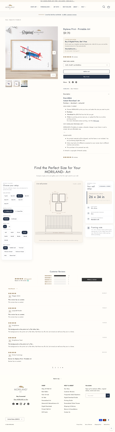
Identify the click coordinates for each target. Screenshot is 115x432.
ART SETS (56, 7)
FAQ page (96, 121)
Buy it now (86, 76)
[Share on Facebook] (73, 82)
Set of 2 (13, 196)
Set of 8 (20, 200)
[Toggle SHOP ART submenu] (38, 7)
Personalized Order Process (72, 403)
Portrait (6, 219)
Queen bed (12, 255)
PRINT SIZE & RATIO (68, 61)
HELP (82, 7)
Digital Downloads (47, 406)
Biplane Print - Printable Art (15, 19)
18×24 (18, 236)
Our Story (67, 389)
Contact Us (67, 412)
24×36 (6, 240)
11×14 (18, 232)
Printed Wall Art (46, 409)
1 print (6, 196)
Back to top (56, 378)
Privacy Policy (79, 424)
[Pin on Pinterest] (76, 82)
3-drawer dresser (8, 251)
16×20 (12, 236)
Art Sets (44, 397)
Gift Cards (44, 412)
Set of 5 (6, 200)
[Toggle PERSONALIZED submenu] (51, 7)
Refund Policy (107, 424)
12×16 (24, 232)
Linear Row (20, 211)
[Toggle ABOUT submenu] (79, 7)
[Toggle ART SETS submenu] (60, 7)
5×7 (6, 232)
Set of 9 (6, 203)
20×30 (25, 236)
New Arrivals (45, 395)
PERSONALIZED (45, 7)
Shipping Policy (98, 424)
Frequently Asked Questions (72, 395)
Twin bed (21, 247)
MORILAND (66, 89)
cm (9, 226)
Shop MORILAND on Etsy (21, 399)
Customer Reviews (69, 392)
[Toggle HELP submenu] (85, 7)
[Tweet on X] (69, 82)
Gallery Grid (9, 211)
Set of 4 (27, 196)
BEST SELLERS (67, 7)
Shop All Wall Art (46, 389)
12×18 (5, 236)
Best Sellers (45, 392)
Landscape (14, 219)
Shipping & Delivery (70, 406)
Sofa (5, 255)
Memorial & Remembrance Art (50, 403)
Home (6, 19)
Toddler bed (13, 247)
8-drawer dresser (20, 251)
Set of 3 (20, 196)
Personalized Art (46, 400)
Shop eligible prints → (71, 48)
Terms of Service (88, 424)
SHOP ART (34, 7)
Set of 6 (13, 200)
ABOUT (75, 7)
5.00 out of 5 (27, 279)
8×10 (12, 232)
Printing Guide (68, 400)
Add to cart (86, 71)
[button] (108, 7)
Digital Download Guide (71, 397)
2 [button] (55, 368)
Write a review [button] (92, 280)
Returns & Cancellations (70, 409)
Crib (5, 247)
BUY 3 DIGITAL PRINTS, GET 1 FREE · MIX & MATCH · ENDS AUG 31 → (57, 1)
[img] (12, 293)
